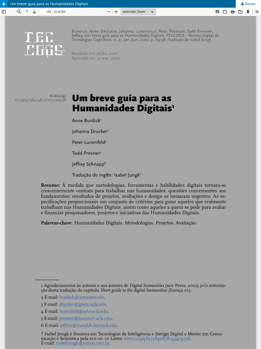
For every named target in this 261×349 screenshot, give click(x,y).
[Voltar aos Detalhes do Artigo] (4, 4)
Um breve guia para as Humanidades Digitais (49, 3)
